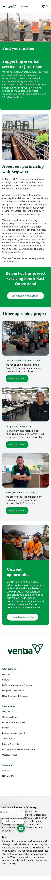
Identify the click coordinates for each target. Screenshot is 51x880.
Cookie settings (9, 755)
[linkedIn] (14, 789)
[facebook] (5, 789)
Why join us (7, 711)
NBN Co (6, 674)
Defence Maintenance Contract (17, 685)
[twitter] (23, 789)
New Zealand (8, 776)
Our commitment (10, 717)
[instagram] (32, 789)
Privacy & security (10, 744)
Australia (6, 770)
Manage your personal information (18, 749)
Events (5, 727)
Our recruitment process (13, 722)
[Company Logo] (12, 6)
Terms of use (8, 738)
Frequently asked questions (15, 733)
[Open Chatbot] (21, 828)
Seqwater (6, 680)
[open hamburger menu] (4, 6)
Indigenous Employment (13, 690)
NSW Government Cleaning (15, 696)
